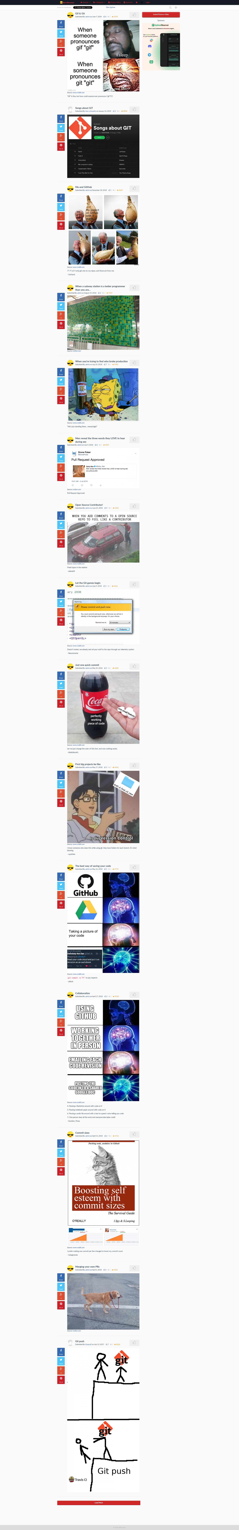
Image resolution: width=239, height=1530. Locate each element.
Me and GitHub (83, 187)
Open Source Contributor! (89, 505)
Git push (79, 1341)
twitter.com (77, 351)
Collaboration (82, 993)
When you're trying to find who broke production (101, 361)
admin (88, 17)
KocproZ (89, 1344)
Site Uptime (110, 7)
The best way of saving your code (93, 866)
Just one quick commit (87, 665)
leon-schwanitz (91, 111)
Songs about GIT (84, 108)
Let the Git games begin (87, 583)
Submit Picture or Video (161, 14)
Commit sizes (82, 1133)
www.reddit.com (79, 93)
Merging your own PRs (87, 1267)
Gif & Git (80, 13)
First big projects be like (88, 764)
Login (148, 2)
